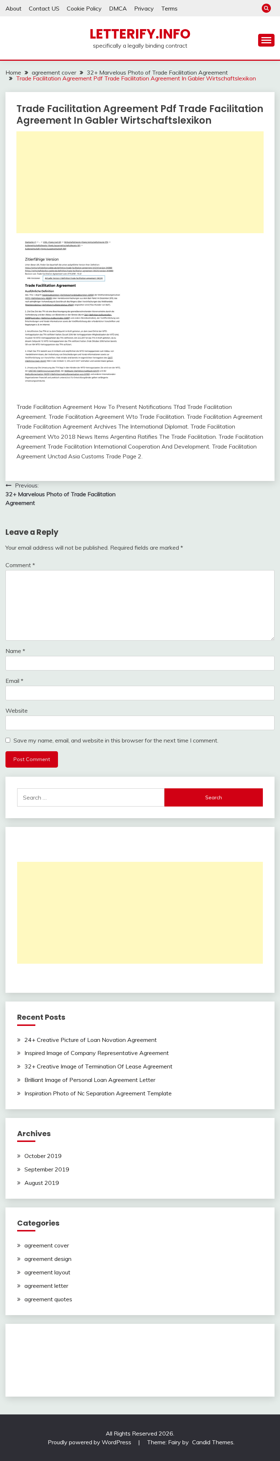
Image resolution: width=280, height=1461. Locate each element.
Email (14, 680)
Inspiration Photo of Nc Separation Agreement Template (98, 1093)
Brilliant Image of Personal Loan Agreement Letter (89, 1079)
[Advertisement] (140, 182)
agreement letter (46, 1285)
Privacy (144, 8)
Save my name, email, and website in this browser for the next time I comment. (115, 740)
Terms (169, 8)
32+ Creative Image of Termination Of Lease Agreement (98, 1066)
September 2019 (46, 1169)
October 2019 (43, 1155)
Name (15, 650)
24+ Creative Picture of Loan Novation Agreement (90, 1039)
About (13, 8)
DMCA (118, 8)
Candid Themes (212, 1442)
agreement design (47, 1258)
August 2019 (41, 1182)
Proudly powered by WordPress (90, 1442)
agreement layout (47, 1272)
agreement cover (46, 1245)
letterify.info (140, 33)
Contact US (44, 8)
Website (16, 710)
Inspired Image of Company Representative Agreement (96, 1052)
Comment (20, 565)
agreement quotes (48, 1299)
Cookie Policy (84, 8)
